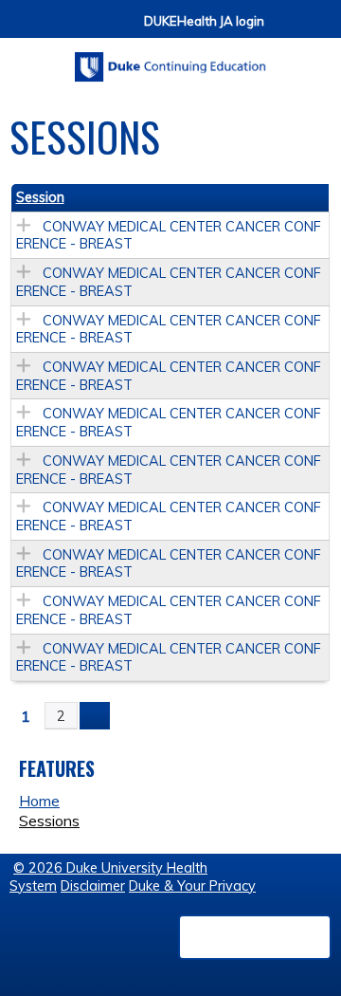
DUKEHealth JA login (204, 21)
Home (39, 800)
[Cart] (286, 29)
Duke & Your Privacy (192, 886)
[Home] (170, 60)
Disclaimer (93, 886)
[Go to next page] (95, 716)
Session (40, 197)
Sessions (49, 820)
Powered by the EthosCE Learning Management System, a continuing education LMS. (255, 937)
